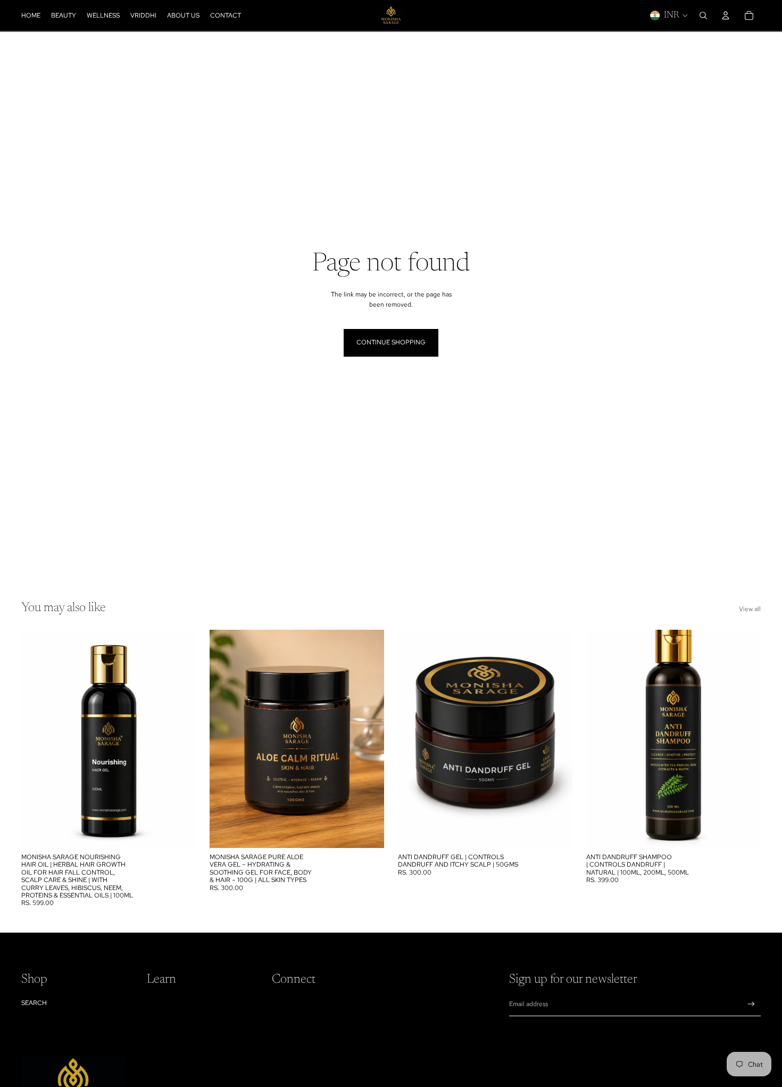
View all (750, 609)
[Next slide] (180, 739)
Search (34, 1003)
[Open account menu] (725, 15)
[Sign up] (751, 1004)
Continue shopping (391, 342)
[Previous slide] (37, 739)
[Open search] (703, 15)
